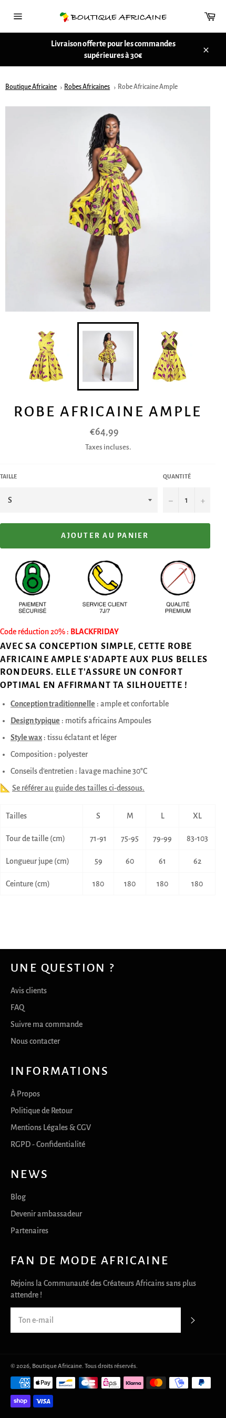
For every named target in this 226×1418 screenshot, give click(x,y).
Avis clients (29, 990)
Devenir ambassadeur (46, 1214)
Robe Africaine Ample (148, 87)
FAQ (17, 1007)
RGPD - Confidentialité (48, 1144)
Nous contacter (35, 1041)
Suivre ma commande (47, 1024)
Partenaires (29, 1230)
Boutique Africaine (31, 87)
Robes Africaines (87, 87)
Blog (18, 1197)
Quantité (177, 476)
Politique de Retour (42, 1110)
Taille (8, 476)
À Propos (25, 1094)
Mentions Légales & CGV (51, 1127)
